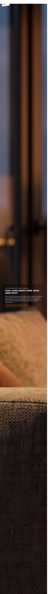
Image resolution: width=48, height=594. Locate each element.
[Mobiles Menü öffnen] (45, 2)
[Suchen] (43, 2)
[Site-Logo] (6, 4)
